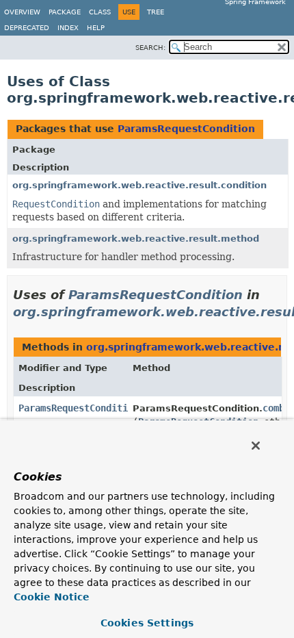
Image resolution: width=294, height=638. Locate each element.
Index (68, 27)
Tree (155, 12)
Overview (22, 12)
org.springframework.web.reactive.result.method (135, 238)
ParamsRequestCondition (186, 128)
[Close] (256, 446)
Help (96, 27)
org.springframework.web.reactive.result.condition (139, 185)
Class (100, 12)
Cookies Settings (147, 622)
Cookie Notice (52, 596)
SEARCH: (150, 47)
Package (65, 12)
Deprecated (26, 27)
